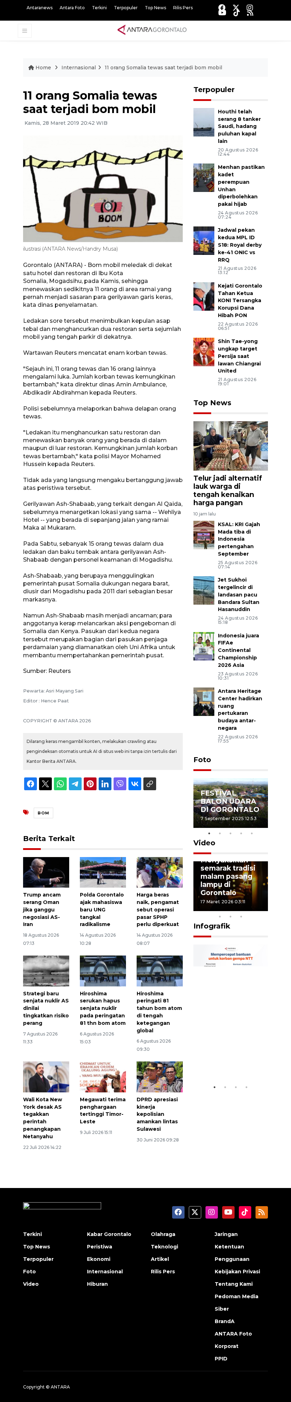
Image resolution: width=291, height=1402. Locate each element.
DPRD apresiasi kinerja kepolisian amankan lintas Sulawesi (157, 1114)
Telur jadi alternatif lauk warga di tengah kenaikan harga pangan (227, 490)
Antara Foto (72, 7)
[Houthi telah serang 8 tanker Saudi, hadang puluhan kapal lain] (203, 121)
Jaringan (226, 1234)
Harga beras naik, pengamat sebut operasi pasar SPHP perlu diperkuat (158, 909)
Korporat (226, 1346)
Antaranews (40, 7)
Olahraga (163, 1234)
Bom (43, 812)
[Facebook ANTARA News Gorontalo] (221, 7)
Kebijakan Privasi (237, 1271)
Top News (155, 7)
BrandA (225, 1321)
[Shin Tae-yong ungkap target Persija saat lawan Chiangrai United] (203, 351)
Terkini (99, 7)
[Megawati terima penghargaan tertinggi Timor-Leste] (103, 1076)
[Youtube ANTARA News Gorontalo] (222, 12)
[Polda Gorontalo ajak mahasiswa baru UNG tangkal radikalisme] (103, 871)
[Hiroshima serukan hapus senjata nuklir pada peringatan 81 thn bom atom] (103, 970)
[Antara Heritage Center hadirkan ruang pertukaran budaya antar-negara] (203, 701)
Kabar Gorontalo (109, 1234)
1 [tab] (209, 833)
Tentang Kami (234, 1284)
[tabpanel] (230, 803)
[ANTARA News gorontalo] (152, 30)
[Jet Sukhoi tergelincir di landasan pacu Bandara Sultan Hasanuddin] (203, 590)
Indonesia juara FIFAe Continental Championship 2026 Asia (238, 650)
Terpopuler (126, 7)
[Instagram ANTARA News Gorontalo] (250, 7)
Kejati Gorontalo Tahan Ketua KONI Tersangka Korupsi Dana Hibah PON (240, 301)
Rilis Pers (183, 7)
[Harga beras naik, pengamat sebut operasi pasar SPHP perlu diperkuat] (160, 871)
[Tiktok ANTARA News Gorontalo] (237, 12)
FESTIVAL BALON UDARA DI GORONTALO (230, 801)
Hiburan (97, 1284)
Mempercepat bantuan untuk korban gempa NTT (227, 1050)
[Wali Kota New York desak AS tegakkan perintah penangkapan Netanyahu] (46, 1076)
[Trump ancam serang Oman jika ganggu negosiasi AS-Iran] (46, 871)
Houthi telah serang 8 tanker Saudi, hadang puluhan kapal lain (239, 126)
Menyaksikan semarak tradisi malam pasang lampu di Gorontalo (228, 876)
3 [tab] (230, 833)
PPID (221, 1358)
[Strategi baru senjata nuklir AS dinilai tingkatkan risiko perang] (46, 970)
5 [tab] (252, 833)
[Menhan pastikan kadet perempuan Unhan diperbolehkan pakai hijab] (203, 177)
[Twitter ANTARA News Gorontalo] (236, 7)
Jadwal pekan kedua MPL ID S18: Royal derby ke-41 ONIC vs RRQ (240, 245)
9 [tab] (230, 916)
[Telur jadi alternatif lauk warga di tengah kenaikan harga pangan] (230, 445)
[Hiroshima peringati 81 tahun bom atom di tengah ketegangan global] (160, 970)
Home (43, 67)
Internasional (78, 67)
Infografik (211, 926)
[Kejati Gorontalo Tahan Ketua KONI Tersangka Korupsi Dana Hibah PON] (203, 296)
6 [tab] (252, 907)
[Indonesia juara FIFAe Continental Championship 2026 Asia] (203, 645)
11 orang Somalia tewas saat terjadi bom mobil (163, 67)
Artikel (160, 1259)
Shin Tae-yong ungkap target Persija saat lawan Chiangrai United (239, 356)
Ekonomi (98, 1259)
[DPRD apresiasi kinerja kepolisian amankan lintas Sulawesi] (160, 1076)
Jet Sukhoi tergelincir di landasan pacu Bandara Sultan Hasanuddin (238, 594)
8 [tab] (220, 916)
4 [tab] (241, 833)
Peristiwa (99, 1246)
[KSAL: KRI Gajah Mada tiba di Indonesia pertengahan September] (203, 534)
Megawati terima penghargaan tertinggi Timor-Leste (103, 1110)
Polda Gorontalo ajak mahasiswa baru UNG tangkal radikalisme (102, 909)
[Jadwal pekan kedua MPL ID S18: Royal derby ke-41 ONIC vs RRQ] (203, 240)
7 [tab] (262, 907)
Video (204, 843)
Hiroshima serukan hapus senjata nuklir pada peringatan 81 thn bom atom (103, 1008)
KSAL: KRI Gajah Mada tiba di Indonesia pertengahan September (239, 539)
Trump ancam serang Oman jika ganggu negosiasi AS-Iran (42, 909)
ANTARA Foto (233, 1334)
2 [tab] (220, 833)
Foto (202, 759)
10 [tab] (241, 916)
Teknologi (164, 1246)
